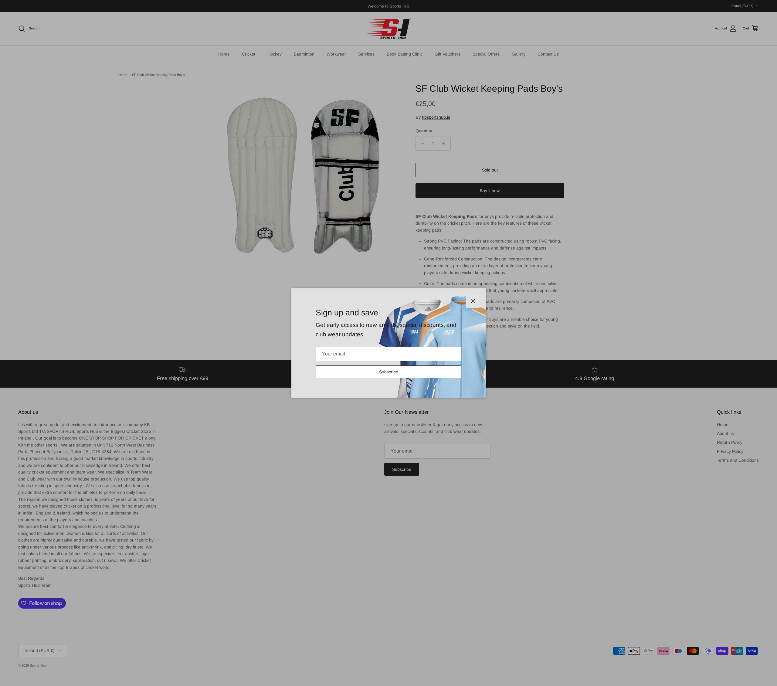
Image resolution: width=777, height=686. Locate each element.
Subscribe (388, 371)
